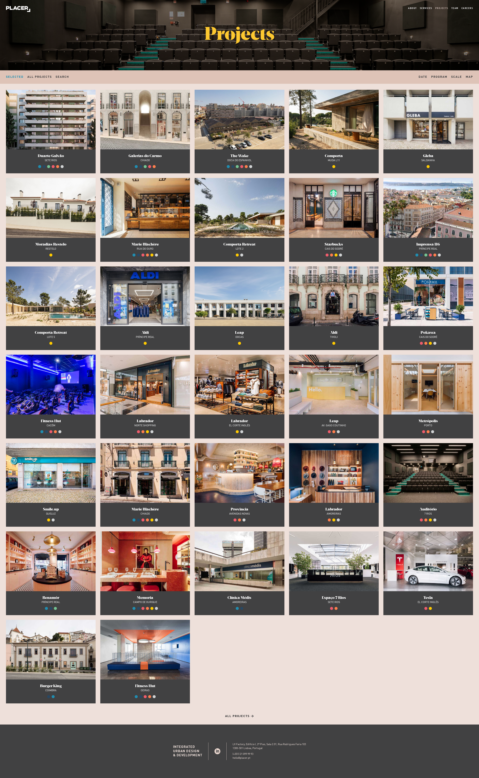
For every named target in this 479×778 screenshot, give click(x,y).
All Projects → (239, 716)
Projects (441, 8)
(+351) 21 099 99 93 (243, 754)
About (412, 8)
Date (423, 77)
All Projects (39, 77)
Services (426, 8)
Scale (456, 77)
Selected (15, 77)
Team (454, 8)
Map (469, 77)
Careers (467, 8)
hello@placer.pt (241, 758)
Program (439, 77)
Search (62, 77)
